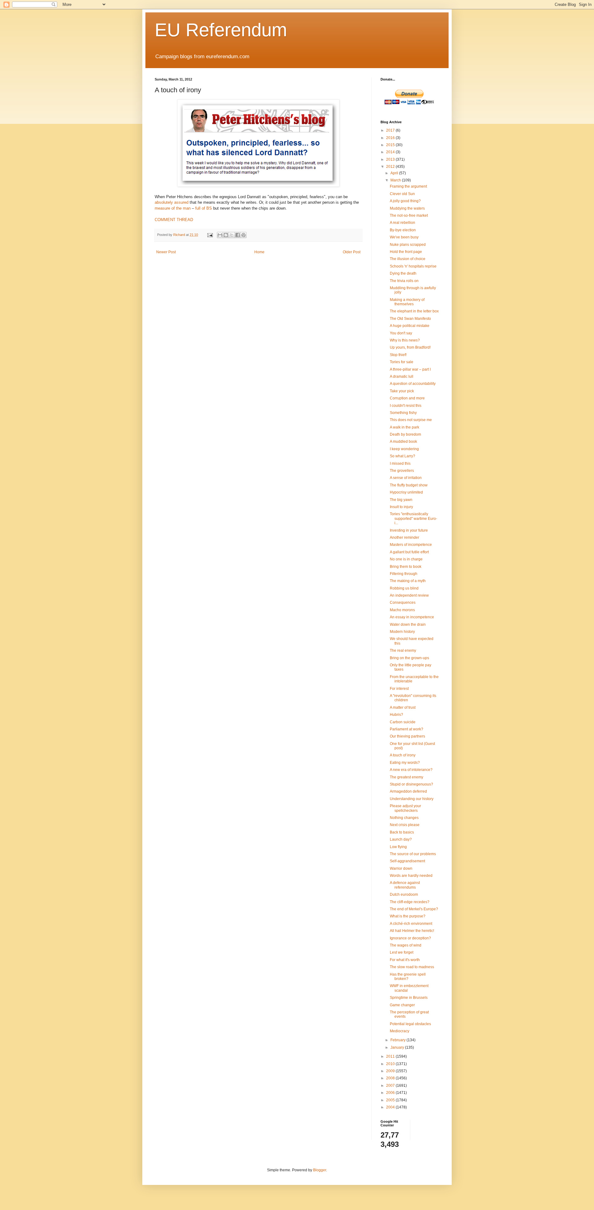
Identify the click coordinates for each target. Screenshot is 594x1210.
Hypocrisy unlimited (406, 492)
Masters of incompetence (411, 544)
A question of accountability (413, 383)
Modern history (402, 631)
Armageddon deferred (408, 791)
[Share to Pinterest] (243, 235)
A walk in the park (404, 427)
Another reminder (404, 537)
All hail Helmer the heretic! (412, 931)
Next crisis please (405, 825)
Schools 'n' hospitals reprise (413, 266)
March (396, 180)
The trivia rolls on (404, 281)
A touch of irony (402, 755)
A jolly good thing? (405, 201)
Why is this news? (405, 340)
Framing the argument (408, 186)
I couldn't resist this (405, 405)
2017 (391, 130)
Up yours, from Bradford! (410, 347)
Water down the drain (408, 624)
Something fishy (403, 413)
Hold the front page (406, 252)
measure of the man (173, 208)
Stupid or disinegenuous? (411, 784)
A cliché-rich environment (411, 923)
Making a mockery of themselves (407, 302)
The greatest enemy (406, 777)
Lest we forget (401, 952)
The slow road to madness (412, 967)
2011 (391, 1056)
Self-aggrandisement (407, 861)
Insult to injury (401, 507)
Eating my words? (405, 762)
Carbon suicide (402, 722)
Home (259, 252)
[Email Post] (210, 235)
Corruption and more (407, 398)
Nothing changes (404, 818)
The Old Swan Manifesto (410, 318)
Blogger (319, 1170)
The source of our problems (413, 854)
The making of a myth (408, 581)
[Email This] (220, 235)
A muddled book (403, 441)
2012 (391, 166)
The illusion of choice (407, 259)
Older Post (351, 252)
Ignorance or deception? (410, 938)
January (397, 1047)
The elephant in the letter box (414, 311)
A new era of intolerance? (411, 770)
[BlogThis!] (226, 235)
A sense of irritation (406, 478)
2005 (391, 1100)
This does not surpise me (411, 420)
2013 (391, 159)
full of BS (203, 208)
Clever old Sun (402, 194)
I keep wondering (404, 449)
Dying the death (403, 273)
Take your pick (402, 391)
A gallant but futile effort (409, 552)
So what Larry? (402, 456)
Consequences (402, 602)
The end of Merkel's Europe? (414, 909)
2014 (391, 152)
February (398, 1040)
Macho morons (402, 610)
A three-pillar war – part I (410, 369)
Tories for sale (401, 362)
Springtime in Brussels (409, 997)
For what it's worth (405, 960)
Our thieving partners (407, 736)
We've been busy (404, 237)
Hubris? (396, 714)
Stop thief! (398, 355)
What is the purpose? (407, 916)
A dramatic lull (401, 376)
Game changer (402, 1005)
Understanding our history (411, 799)
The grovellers (402, 470)
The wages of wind (405, 945)
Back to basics (402, 832)
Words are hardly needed (411, 875)
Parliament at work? (406, 729)
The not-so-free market (409, 215)
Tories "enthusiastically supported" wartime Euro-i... (413, 518)
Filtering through (403, 574)
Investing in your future (409, 530)
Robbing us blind (404, 588)
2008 (391, 1078)
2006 (391, 1092)
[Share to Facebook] (238, 235)
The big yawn (401, 500)
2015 (391, 145)
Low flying (398, 847)
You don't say (401, 333)
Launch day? (401, 839)
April (394, 173)
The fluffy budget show (409, 485)
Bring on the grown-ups (409, 658)
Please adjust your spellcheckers (405, 808)
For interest (399, 688)
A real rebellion (402, 222)
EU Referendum (221, 30)
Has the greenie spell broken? (408, 976)
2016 (391, 138)
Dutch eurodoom (404, 894)
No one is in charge (406, 559)
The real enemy (403, 650)
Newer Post (166, 252)
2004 (391, 1107)
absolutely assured (171, 202)
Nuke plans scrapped (408, 244)
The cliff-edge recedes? (409, 902)
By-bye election (403, 230)
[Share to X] (232, 235)
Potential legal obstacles (410, 1024)
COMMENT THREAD (174, 219)
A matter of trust (402, 707)
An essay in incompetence (412, 617)
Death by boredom (405, 434)
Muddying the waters (407, 208)
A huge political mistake (409, 326)
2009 (391, 1071)
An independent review (409, 595)
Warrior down (401, 868)
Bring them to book (405, 566)
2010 (391, 1064)
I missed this (400, 463)
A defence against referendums (405, 885)
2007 (391, 1085)
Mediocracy (399, 1031)
